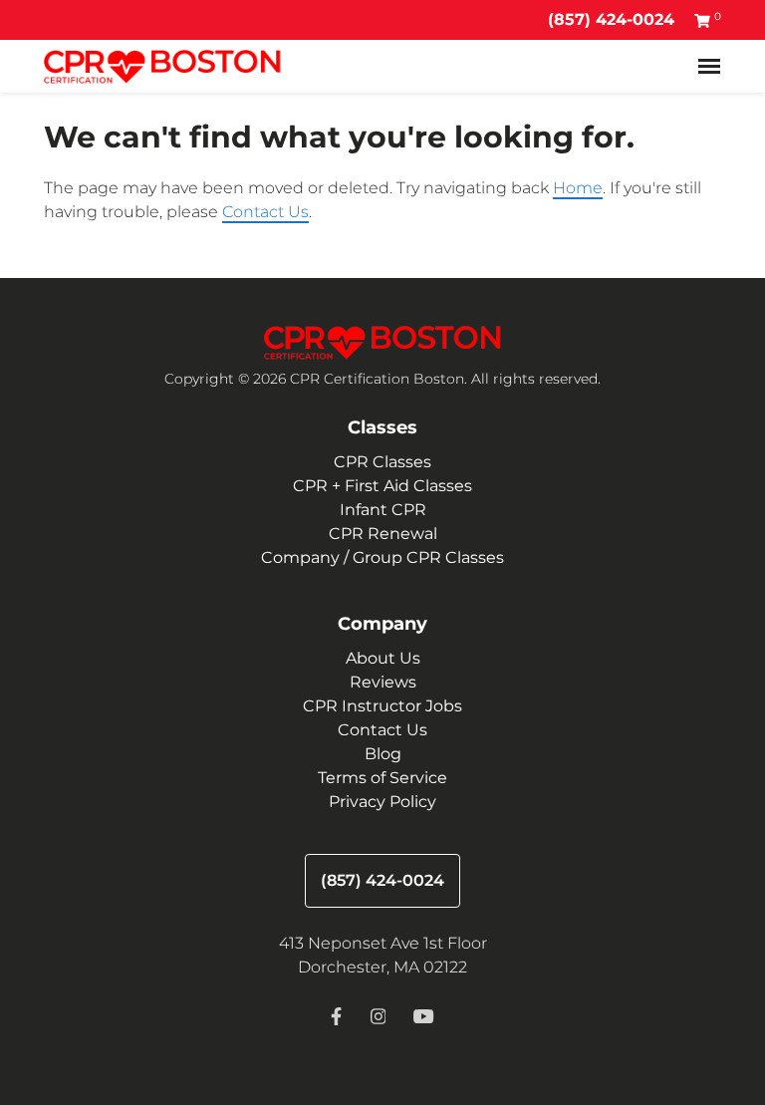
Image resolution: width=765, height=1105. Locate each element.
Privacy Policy (382, 801)
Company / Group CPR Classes (382, 557)
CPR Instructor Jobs (382, 705)
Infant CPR (383, 509)
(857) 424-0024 (611, 19)
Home (578, 187)
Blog (383, 753)
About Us (383, 658)
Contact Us (265, 211)
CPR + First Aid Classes (382, 485)
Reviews (383, 682)
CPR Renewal (383, 533)
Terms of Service (382, 777)
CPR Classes (382, 461)
